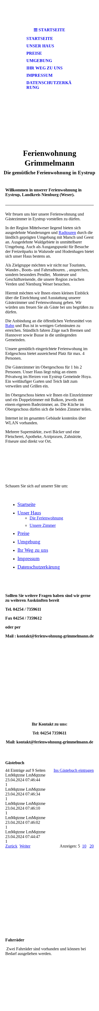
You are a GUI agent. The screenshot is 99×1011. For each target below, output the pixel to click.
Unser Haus (40, 46)
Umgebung (39, 60)
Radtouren (67, 232)
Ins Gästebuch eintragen (74, 770)
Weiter (25, 846)
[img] (49, 12)
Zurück (11, 846)
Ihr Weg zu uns (44, 68)
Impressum (39, 75)
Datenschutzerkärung (49, 85)
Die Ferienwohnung (46, 518)
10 (84, 846)
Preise (34, 53)
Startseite (39, 38)
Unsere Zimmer (43, 525)
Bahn (9, 325)
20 (91, 846)
